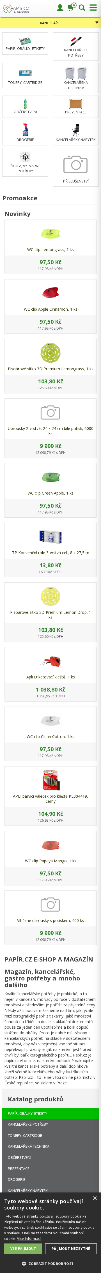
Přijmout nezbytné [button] (71, 1248)
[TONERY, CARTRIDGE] (25, 72)
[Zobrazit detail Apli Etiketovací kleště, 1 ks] (50, 661)
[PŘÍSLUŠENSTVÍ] (76, 164)
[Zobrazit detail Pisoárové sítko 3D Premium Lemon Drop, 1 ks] (50, 596)
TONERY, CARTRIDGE (25, 82)
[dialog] (50, 1232)
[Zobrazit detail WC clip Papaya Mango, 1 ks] (50, 845)
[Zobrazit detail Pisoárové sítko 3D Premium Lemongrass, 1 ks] (50, 353)
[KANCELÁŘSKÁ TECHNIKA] (76, 72)
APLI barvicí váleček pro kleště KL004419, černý (50, 799)
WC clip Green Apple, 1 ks (50, 493)
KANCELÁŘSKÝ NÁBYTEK (76, 139)
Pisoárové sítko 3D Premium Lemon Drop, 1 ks (50, 615)
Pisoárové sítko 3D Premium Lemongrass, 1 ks (50, 368)
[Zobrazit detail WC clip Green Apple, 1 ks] (50, 477)
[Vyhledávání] (82, 8)
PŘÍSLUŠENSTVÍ (76, 181)
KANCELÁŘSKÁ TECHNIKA (76, 85)
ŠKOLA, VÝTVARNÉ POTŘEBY (25, 168)
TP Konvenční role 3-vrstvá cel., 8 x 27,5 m (50, 552)
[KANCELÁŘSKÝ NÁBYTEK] (76, 129)
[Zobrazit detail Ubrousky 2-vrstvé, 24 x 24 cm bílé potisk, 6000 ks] (50, 412)
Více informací (29, 1238)
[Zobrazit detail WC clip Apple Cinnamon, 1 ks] (50, 293)
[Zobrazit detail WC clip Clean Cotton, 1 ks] (50, 721)
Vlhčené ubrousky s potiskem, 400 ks (50, 920)
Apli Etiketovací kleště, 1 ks (50, 677)
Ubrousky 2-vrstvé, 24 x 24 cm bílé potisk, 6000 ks (50, 431)
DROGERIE (25, 139)
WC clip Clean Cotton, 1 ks (50, 736)
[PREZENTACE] (76, 103)
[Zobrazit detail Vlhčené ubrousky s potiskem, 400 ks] (50, 905)
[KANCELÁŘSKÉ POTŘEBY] (76, 40)
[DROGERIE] (25, 129)
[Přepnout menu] (92, 7)
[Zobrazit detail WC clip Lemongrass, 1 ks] (50, 234)
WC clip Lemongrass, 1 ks (50, 249)
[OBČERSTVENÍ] (25, 103)
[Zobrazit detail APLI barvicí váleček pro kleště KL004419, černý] (50, 780)
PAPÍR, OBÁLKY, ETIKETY (25, 48)
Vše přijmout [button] (23, 1248)
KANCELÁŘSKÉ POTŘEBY (76, 52)
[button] (50, 1263)
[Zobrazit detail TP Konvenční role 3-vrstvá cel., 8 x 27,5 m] (50, 537)
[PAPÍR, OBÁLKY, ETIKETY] (25, 40)
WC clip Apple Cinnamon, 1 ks (50, 309)
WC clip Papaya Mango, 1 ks (50, 860)
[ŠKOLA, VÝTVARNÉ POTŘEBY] (25, 156)
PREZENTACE (76, 112)
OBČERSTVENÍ (25, 111)
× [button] (95, 1198)
